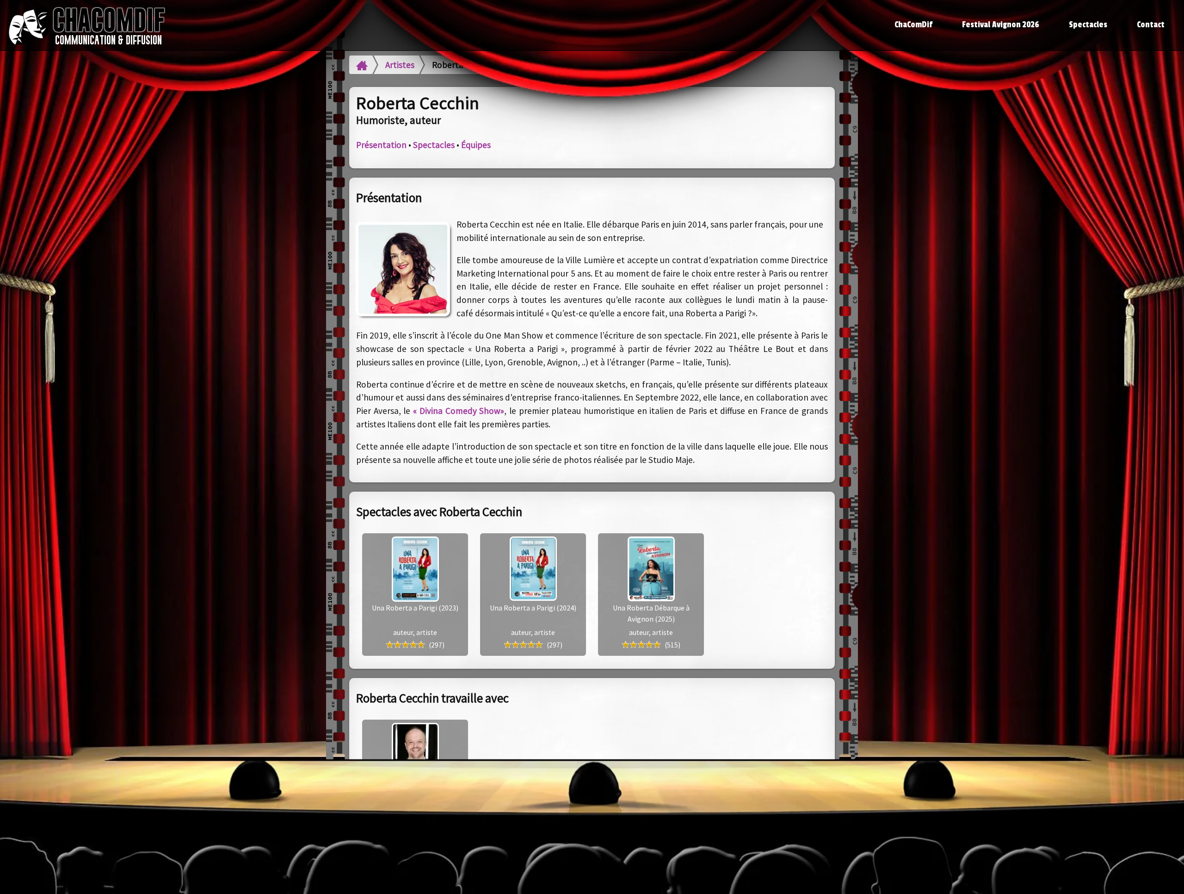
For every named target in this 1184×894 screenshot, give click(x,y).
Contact (1151, 25)
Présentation (381, 144)
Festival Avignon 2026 (1000, 25)
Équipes (476, 144)
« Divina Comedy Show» (458, 410)
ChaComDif (913, 25)
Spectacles (1088, 25)
